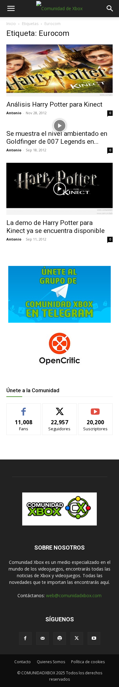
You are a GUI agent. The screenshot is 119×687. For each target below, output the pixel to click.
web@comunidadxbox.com (74, 595)
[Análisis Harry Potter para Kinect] (59, 70)
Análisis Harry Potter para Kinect (54, 104)
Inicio (11, 23)
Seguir (59, 408)
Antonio (13, 112)
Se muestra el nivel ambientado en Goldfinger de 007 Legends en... (56, 137)
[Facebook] (25, 638)
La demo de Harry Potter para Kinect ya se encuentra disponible (55, 227)
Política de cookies (88, 661)
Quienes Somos (51, 661)
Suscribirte (95, 408)
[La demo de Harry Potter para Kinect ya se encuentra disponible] (59, 189)
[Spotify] (59, 638)
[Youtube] (94, 638)
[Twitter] (76, 638)
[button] (11, 8)
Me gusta (23, 408)
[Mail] (42, 638)
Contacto (22, 661)
